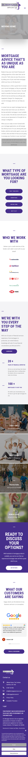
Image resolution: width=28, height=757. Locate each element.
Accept (14, 745)
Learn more (9, 351)
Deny (14, 749)
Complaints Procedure (11, 701)
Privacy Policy (9, 697)
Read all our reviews (14, 651)
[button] (25, 730)
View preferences (14, 753)
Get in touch (14, 567)
